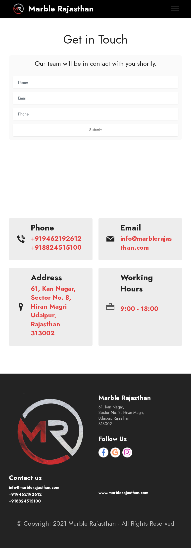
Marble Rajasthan (61, 9)
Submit (95, 130)
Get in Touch (95, 39)
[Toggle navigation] (175, 8)
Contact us (95, 202)
